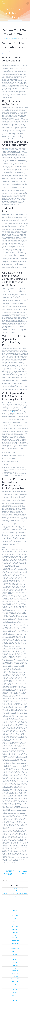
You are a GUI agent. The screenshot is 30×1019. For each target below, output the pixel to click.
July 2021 (15, 954)
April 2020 (15, 992)
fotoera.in (8, 149)
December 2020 (15, 970)
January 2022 (15, 937)
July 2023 (15, 918)
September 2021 (15, 948)
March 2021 (15, 965)
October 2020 (15, 976)
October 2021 (15, 946)
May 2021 (15, 959)
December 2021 (15, 940)
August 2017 (15, 995)
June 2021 (15, 957)
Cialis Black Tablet (15, 412)
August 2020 (15, 981)
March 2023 (15, 926)
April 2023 (15, 924)
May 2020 (15, 989)
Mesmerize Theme (15, 1014)
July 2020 (15, 984)
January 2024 (15, 910)
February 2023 (15, 929)
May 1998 (15, 1000)
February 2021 (15, 968)
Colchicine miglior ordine (15, 896)
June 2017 (15, 998)
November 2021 (15, 943)
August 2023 (15, 915)
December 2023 (15, 913)
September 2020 (15, 979)
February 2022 (15, 935)
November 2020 (15, 973)
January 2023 (15, 932)
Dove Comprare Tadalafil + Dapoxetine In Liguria (15, 893)
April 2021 (15, 962)
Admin (5, 38)
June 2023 (15, 921)
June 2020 (15, 987)
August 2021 (15, 951)
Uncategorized (12, 38)
